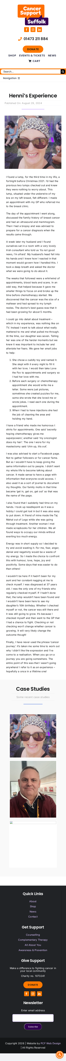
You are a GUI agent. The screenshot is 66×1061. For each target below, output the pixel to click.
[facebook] (26, 29)
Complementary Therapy (33, 939)
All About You (33, 944)
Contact (33, 916)
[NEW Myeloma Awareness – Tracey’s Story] (33, 844)
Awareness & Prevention (33, 950)
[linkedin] (39, 29)
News (33, 911)
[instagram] (33, 29)
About (32, 901)
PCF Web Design (51, 1043)
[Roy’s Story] (33, 789)
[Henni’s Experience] (33, 736)
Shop (33, 906)
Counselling (33, 934)
